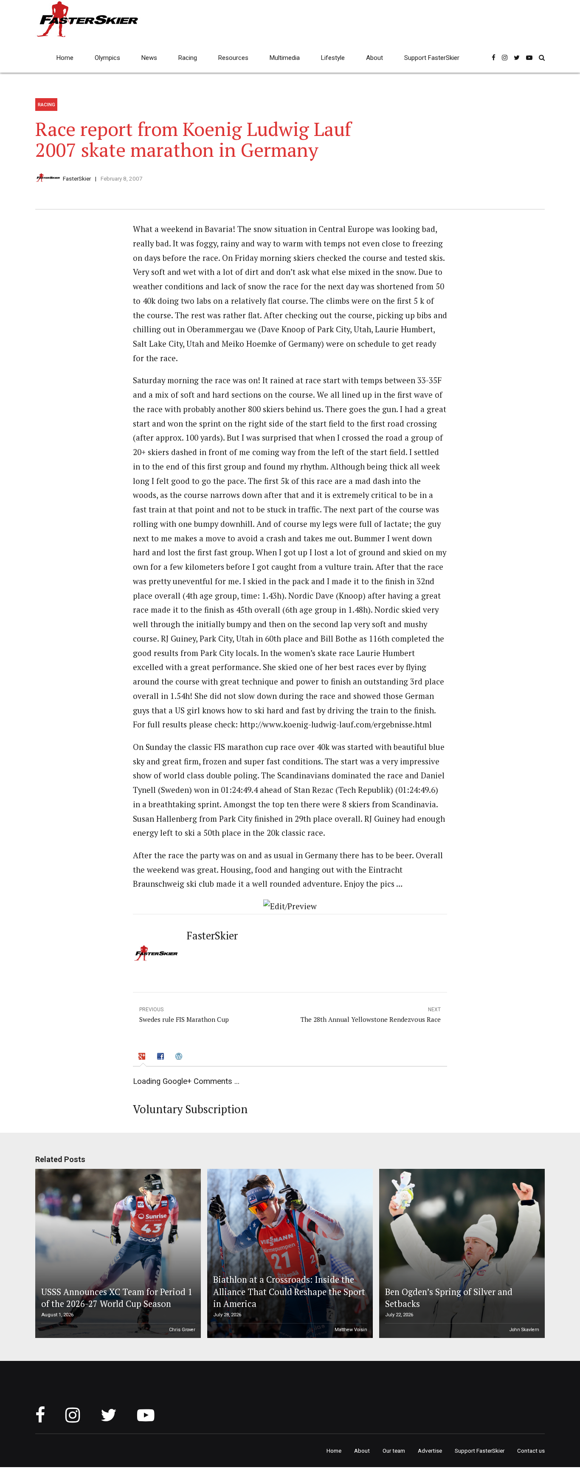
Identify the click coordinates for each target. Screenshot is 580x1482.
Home (64, 58)
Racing (187, 58)
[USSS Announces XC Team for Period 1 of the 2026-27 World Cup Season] (116, 1253)
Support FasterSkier (431, 58)
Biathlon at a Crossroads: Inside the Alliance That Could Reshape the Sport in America (289, 1291)
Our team (394, 1450)
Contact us (531, 1450)
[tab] (143, 1057)
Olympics (107, 58)
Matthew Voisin (351, 1329)
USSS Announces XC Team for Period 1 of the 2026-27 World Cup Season (116, 1297)
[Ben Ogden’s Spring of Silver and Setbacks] (460, 1253)
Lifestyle (333, 58)
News (149, 58)
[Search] (542, 57)
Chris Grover (182, 1329)
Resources (233, 58)
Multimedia (285, 58)
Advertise (430, 1450)
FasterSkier (77, 178)
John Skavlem (524, 1329)
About (374, 58)
